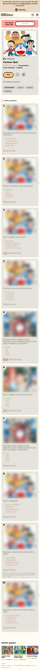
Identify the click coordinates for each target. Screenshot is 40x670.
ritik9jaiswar (11, 59)
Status (29, 665)
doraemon (8, 91)
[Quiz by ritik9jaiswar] (4, 59)
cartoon (20, 87)
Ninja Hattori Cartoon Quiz (18, 656)
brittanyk (34, 658)
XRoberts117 (9, 659)
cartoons (30, 87)
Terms (16, 665)
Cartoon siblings (32, 656)
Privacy (22, 665)
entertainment (9, 87)
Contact (9, 665)
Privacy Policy (25, 3)
